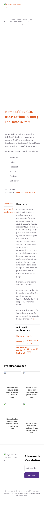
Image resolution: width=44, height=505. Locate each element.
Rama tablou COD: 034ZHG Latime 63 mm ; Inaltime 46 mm (12, 392)
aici (34, 319)
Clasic (17, 192)
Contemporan (28, 192)
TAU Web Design (22, 495)
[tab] (8, 204)
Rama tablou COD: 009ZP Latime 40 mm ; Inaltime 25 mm (12, 424)
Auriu (29, 336)
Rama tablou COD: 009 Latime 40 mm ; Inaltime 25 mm (32, 392)
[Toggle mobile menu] (39, 9)
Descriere (8, 204)
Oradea (7, 493)
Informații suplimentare (8, 210)
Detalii (12, 378)
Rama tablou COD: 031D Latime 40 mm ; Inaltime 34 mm (32, 428)
